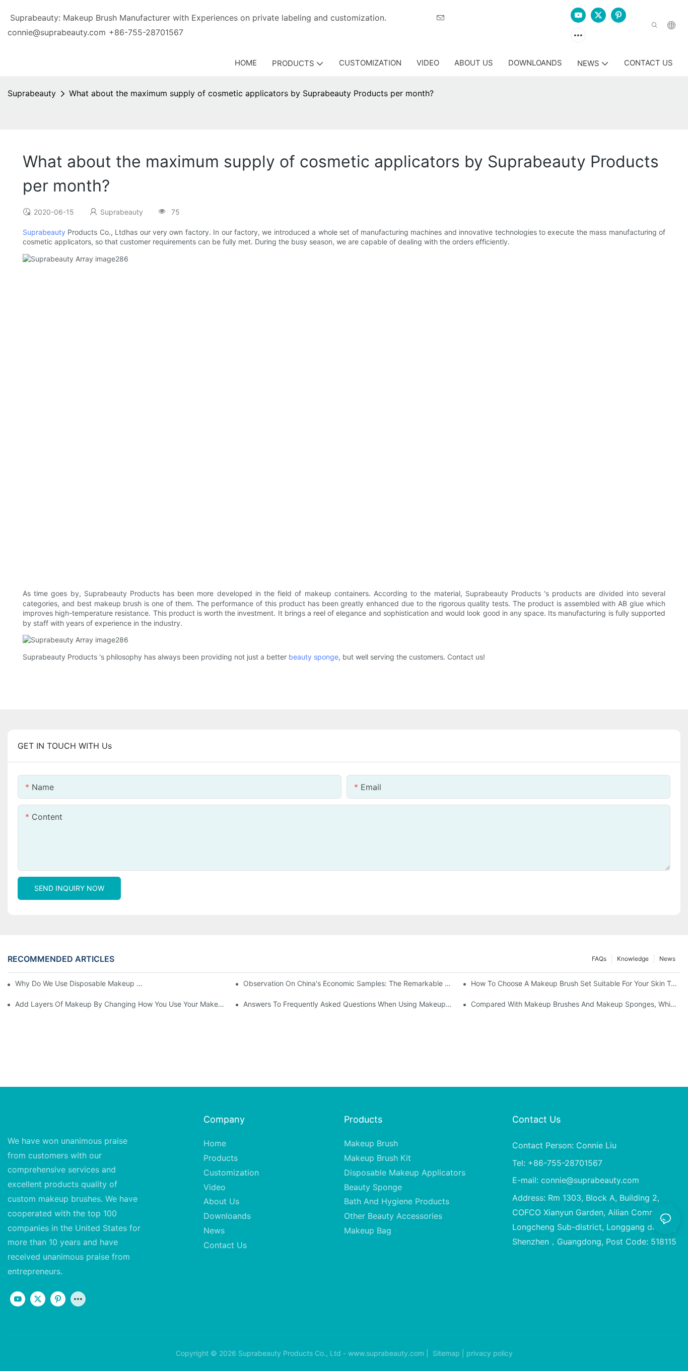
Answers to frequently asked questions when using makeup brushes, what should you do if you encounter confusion (348, 1004)
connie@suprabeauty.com (590, 1180)
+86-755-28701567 (146, 32)
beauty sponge (313, 656)
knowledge (633, 958)
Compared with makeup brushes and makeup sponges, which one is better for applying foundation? (575, 1004)
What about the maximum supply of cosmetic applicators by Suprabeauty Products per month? (251, 93)
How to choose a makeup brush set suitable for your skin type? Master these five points (575, 983)
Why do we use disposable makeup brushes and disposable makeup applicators (80, 983)
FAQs (599, 958)
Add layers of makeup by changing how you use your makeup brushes (120, 1004)
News (667, 958)
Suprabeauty (32, 93)
